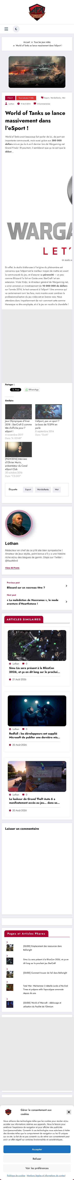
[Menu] (6, 29)
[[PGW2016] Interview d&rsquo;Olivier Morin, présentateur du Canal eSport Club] (18, 449)
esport (46, 98)
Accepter (37, 1149)
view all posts (12, 568)
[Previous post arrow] (66, 586)
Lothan (11, 104)
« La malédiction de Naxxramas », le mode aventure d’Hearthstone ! (32, 602)
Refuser (37, 1159)
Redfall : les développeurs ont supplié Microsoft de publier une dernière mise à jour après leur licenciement (34, 736)
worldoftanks (56, 98)
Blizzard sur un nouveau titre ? (26, 587)
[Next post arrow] (66, 602)
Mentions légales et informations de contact (46, 1175)
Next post (11, 595)
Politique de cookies (16, 1175)
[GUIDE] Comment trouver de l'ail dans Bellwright (45, 972)
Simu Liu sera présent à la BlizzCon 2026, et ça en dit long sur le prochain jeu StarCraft (34, 670)
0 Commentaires (43, 104)
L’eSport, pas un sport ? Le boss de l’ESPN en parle (47, 424)
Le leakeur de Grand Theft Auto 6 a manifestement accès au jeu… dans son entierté (34, 801)
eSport (10, 98)
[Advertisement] (37, 346)
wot (63, 98)
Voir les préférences (37, 1168)
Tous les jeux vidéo (26, 98)
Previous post (13, 582)
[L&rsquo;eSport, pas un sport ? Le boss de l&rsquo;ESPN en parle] (48, 411)
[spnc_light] (16, 29)
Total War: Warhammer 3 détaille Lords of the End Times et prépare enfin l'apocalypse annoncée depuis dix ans (45, 989)
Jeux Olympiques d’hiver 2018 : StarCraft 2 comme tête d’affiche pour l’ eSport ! (18, 426)
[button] (69, 1112)
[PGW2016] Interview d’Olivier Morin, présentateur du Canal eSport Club (16, 464)
